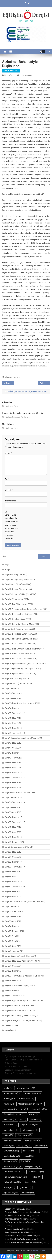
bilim (25, 1109)
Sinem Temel (9, 75)
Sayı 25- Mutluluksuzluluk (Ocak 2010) (21, 659)
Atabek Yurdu (26, 1098)
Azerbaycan (10, 1109)
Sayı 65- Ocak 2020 (13, 877)
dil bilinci (35, 1119)
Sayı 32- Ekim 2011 (13, 698)
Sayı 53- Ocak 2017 (13, 812)
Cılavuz (33, 1114)
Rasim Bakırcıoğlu (12, 1166)
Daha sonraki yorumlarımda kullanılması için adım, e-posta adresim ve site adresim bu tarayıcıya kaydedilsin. (11, 526)
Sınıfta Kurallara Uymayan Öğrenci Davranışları (24, 1222)
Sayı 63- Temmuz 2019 (15, 867)
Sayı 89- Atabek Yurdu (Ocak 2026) (20, 1005)
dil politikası (10, 1125)
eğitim (8, 1135)
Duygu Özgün (13, 428)
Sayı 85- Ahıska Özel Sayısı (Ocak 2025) (21, 986)
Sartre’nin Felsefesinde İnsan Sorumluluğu (22, 1212)
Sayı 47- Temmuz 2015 (15, 778)
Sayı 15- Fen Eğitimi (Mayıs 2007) (19, 604)
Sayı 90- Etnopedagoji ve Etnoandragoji (21, 1015)
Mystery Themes (39, 1251)
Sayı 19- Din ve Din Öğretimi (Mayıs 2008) (22, 624)
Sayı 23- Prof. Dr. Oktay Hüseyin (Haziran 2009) (24, 649)
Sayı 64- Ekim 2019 (13, 872)
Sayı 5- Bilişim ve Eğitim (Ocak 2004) (20, 792)
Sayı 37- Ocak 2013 (13, 723)
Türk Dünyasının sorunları (15, 1177)
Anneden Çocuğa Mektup (15, 1229)
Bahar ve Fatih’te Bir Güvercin (45, 383)
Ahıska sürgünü (12, 1093)
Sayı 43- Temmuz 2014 (15, 758)
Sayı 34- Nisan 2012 (13, 708)
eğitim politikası (33, 1140)
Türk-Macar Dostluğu (14, 1172)
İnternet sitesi (10, 501)
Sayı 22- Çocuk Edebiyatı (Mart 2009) (20, 644)
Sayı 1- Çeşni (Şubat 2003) (16, 574)
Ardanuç (9, 1098)
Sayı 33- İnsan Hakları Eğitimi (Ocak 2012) (22, 703)
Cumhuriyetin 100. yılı (14, 1114)
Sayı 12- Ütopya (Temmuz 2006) (18, 589)
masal (29, 1156)
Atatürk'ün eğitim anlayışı (30, 1104)
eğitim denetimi (12, 1140)
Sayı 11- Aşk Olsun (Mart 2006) (18, 584)
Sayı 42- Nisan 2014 (13, 753)
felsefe (9, 1146)
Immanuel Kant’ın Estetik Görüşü (18, 1215)
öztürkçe (9, 1187)
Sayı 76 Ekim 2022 (12, 936)
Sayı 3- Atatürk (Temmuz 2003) (18, 683)
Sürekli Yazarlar (11, 1025)
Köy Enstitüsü (11, 1151)
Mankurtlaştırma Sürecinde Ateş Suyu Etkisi (23, 1242)
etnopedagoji (30, 1130)
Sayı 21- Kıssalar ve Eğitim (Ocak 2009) (21, 639)
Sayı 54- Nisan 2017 (13, 817)
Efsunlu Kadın (8, 424)
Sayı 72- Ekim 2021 (13, 916)
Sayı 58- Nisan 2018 (13, 837)
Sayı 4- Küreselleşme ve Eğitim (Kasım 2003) (23, 738)
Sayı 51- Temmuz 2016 (15, 802)
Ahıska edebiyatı (26, 1088)
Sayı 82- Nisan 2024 (13, 971)
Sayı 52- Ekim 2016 (13, 807)
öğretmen (25, 1187)
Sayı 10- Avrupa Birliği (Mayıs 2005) (20, 579)
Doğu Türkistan (29, 1125)
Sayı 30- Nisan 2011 (13, 688)
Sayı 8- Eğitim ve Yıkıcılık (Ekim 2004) (20, 956)
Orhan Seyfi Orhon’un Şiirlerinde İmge (20, 1239)
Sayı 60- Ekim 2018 (13, 852)
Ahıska (8, 1088)
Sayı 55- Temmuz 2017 (15, 822)
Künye (7, 569)
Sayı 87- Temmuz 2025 (15, 996)
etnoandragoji (11, 1130)
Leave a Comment (27, 75)
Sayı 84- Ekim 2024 (13, 981)
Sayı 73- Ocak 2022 (13, 921)
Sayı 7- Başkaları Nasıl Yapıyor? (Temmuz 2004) (25, 901)
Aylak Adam (7, 402)
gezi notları (41, 1146)
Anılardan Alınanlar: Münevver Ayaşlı (10, 383)
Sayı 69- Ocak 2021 (13, 896)
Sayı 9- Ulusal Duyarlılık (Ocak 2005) (20, 1010)
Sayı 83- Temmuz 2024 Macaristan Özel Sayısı (24, 976)
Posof (25, 1161)
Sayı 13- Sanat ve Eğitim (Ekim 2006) (20, 594)
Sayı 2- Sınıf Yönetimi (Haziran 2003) (20, 629)
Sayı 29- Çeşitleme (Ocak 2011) (18, 678)
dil (23, 1119)
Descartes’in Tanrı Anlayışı (16, 1209)
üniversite (28, 1193)
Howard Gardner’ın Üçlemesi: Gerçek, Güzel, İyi (22, 413)
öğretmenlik (11, 1193)
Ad (7, 479)
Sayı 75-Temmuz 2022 (14, 931)
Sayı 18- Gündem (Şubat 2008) (18, 619)
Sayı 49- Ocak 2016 (13, 787)
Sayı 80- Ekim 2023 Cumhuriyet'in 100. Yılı (22, 961)
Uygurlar (30, 1182)
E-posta (9, 490)
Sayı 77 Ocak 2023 (13, 941)
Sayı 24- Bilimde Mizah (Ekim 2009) (20, 654)
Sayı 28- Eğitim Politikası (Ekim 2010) (20, 674)
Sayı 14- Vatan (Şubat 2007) (17, 599)
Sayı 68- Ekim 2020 (13, 892)
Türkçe (36, 1177)
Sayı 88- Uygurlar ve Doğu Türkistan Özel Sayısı (24, 1001)
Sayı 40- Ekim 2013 (13, 743)
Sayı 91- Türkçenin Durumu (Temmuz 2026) (23, 1020)
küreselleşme (30, 1151)
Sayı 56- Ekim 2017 (13, 827)
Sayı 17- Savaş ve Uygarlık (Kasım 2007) (22, 614)
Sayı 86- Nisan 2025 (13, 991)
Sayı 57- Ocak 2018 (13, 832)
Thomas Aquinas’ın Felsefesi (17, 1219)
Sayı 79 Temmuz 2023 (14, 951)
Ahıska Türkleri (33, 1093)
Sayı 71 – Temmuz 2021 (15, 911)
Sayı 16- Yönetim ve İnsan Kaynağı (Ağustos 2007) (26, 609)
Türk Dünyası (36, 1172)
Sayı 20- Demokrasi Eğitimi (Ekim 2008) (21, 634)
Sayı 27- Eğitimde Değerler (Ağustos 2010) (23, 668)
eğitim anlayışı (24, 1135)
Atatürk (9, 1104)
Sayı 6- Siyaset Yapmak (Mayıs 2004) (20, 847)
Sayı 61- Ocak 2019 (13, 857)
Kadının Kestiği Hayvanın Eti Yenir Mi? (20, 1236)
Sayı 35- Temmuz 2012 (15, 713)
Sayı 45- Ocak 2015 (13, 768)
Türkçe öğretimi (12, 1182)
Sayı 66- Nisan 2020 (13, 882)
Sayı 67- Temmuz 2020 (15, 887)
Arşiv (7, 564)
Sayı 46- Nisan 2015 (11, 71)
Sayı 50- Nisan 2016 (13, 797)
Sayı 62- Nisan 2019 (13, 862)
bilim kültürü (40, 1109)
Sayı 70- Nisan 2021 (13, 906)
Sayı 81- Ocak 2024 (13, 966)
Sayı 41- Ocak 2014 (13, 748)
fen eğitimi (24, 1146)
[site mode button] (42, 51)
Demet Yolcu (13, 406)
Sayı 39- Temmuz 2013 (15, 733)
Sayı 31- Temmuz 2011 (15, 693)
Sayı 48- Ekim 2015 (13, 783)
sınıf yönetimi (33, 1166)
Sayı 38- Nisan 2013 (13, 728)
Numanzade (10, 1161)
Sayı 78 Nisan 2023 (13, 946)
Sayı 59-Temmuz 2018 (14, 842)
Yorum (8, 453)
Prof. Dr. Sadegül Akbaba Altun (19, 417)
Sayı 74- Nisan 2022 (13, 926)
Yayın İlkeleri (10, 1030)
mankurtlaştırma (12, 1156)
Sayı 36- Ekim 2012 (13, 718)
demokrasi (10, 1119)
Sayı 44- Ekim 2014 (13, 763)
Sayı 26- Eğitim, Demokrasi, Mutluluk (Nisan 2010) (26, 664)
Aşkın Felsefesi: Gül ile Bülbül (17, 1232)
